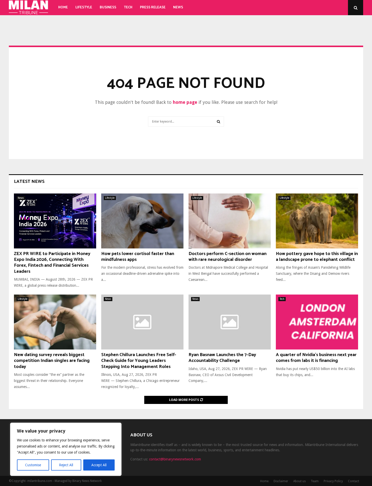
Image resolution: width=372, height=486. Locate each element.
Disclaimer (281, 481)
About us (299, 481)
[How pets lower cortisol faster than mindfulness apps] (142, 220)
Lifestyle (83, 7)
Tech (128, 7)
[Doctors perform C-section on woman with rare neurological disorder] (230, 220)
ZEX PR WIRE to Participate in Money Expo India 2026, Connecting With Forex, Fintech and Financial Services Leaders (52, 262)
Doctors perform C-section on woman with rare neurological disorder (227, 256)
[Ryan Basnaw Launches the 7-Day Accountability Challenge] (230, 322)
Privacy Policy (333, 481)
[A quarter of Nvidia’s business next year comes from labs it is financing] (317, 322)
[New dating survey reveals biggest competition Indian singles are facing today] (55, 322)
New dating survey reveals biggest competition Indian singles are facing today (52, 361)
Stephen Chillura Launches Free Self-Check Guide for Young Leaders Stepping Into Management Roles (138, 361)
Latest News (29, 181)
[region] (65, 449)
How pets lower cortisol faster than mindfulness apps (137, 256)
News (178, 7)
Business (108, 7)
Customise (33, 465)
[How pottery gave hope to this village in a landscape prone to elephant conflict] (317, 220)
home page (185, 102)
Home (63, 7)
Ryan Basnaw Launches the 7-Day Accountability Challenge (222, 357)
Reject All (66, 465)
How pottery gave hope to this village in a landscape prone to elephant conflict (317, 256)
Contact (353, 481)
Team (315, 481)
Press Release (153, 7)
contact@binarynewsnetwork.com (175, 459)
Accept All (99, 465)
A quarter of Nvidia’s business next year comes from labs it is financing (316, 357)
